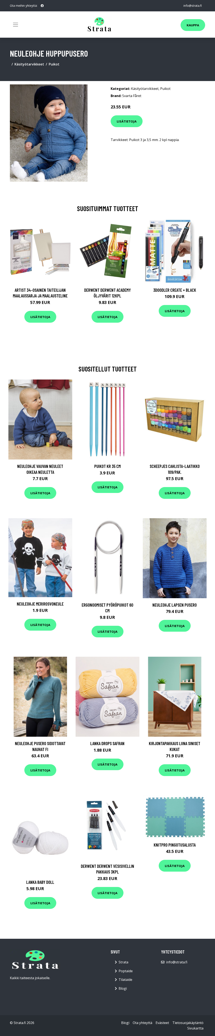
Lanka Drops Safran (107, 743)
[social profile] (42, 6)
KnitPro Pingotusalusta (175, 844)
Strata (123, 962)
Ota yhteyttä (142, 1022)
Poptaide (126, 971)
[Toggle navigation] (15, 25)
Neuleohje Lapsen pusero (174, 604)
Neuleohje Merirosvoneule (40, 603)
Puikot (54, 64)
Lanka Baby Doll (40, 882)
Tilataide (125, 979)
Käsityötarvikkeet (29, 64)
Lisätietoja (126, 121)
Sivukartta (195, 1028)
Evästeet (162, 1022)
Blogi (123, 988)
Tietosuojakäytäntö (187, 1022)
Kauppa (193, 25)
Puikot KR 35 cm (107, 466)
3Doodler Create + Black (174, 290)
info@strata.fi (193, 6)
